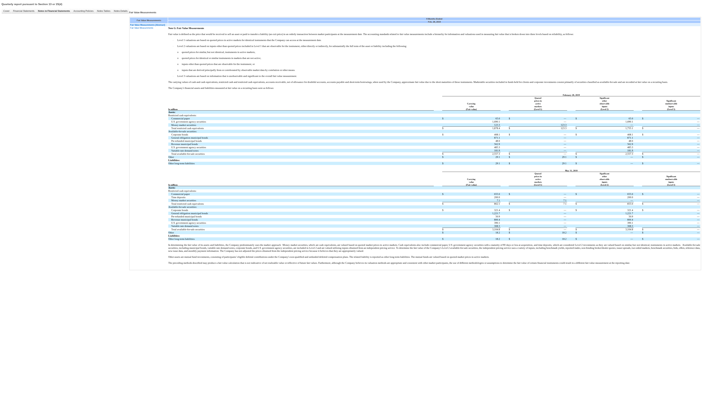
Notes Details (121, 11)
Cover (6, 11)
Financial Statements (23, 11)
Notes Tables (103, 11)
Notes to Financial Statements (54, 11)
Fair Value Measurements (141, 28)
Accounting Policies (83, 11)
